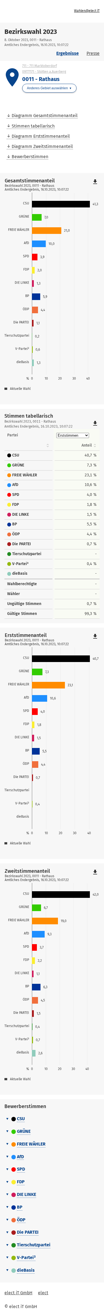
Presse (93, 53)
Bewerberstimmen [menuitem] (30, 156)
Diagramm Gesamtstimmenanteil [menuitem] (45, 115)
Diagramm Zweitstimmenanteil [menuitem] (42, 146)
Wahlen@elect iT (87, 11)
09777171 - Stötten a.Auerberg (44, 72)
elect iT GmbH (18, 1292)
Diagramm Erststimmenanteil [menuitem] (41, 136)
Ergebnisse (67, 53)
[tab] (52, 1119)
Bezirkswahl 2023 (30, 32)
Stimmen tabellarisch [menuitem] (33, 126)
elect (43, 1292)
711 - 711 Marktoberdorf (39, 66)
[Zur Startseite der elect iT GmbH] (29, 11)
